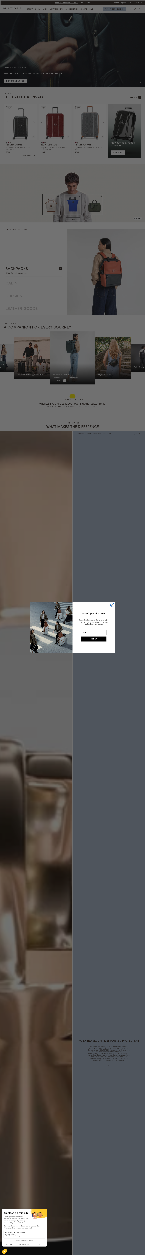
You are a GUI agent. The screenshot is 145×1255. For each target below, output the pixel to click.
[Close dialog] (112, 605)
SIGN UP (94, 639)
